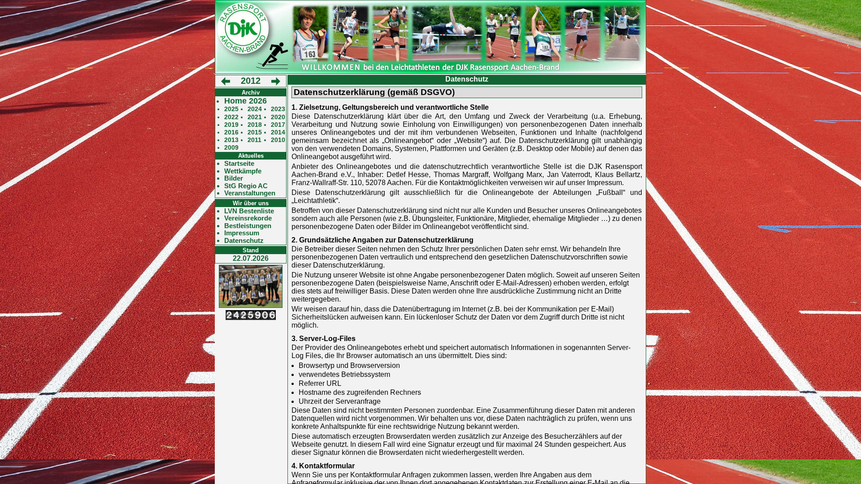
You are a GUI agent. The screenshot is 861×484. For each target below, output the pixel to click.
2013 (231, 140)
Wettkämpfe (242, 171)
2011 (254, 140)
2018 (255, 124)
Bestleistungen (247, 225)
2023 (278, 109)
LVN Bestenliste (249, 211)
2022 (231, 117)
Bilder (233, 178)
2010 (278, 140)
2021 (255, 117)
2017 (278, 124)
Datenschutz (244, 240)
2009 (231, 147)
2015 (255, 132)
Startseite (239, 163)
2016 (231, 132)
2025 (231, 109)
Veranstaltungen (249, 193)
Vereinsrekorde (248, 218)
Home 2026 (245, 101)
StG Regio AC (246, 186)
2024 (255, 109)
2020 (278, 117)
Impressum (241, 233)
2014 (278, 132)
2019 (231, 124)
